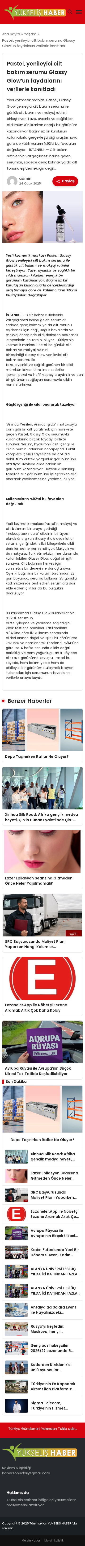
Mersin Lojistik (54, 1540)
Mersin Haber (31, 1540)
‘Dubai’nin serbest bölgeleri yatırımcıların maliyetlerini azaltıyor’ (41, 1502)
